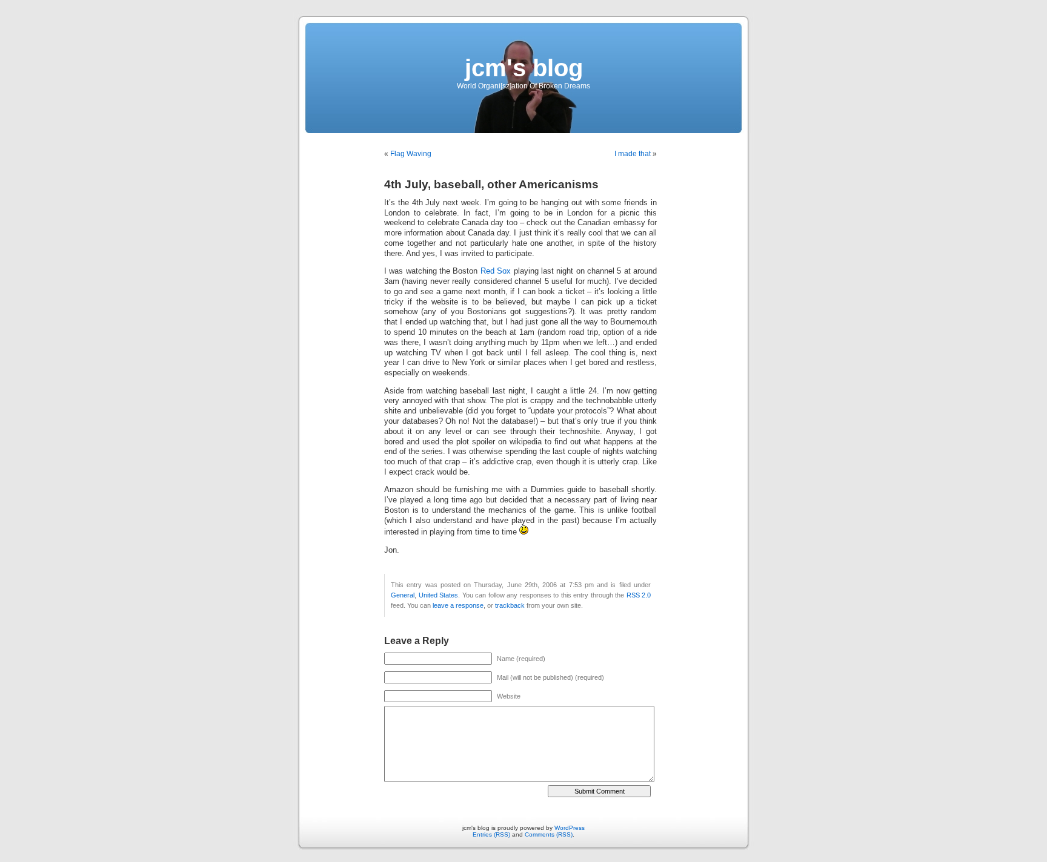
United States (439, 595)
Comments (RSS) (549, 834)
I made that (632, 154)
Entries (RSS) (491, 834)
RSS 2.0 (639, 595)
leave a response (458, 605)
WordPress (569, 827)
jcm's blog (524, 67)
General (402, 595)
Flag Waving (410, 154)
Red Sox (495, 271)
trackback (510, 605)
